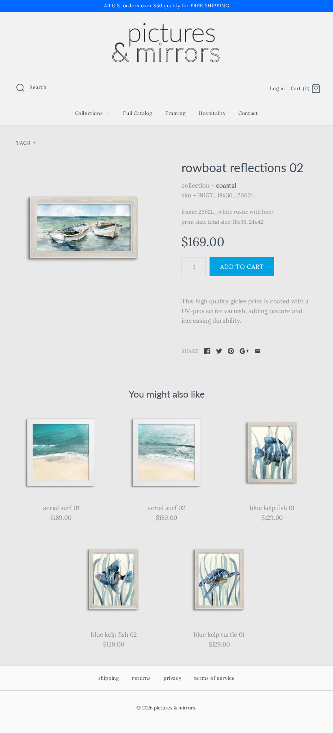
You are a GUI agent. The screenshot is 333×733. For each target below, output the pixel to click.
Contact (248, 113)
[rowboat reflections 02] (83, 227)
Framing (175, 113)
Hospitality (212, 113)
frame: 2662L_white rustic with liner (228, 211)
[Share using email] (258, 351)
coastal (226, 185)
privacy (172, 678)
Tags (25, 143)
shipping (108, 678)
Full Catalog (137, 113)
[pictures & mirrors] (166, 24)
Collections (92, 113)
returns (141, 678)
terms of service (214, 678)
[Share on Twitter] (219, 351)
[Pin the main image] (231, 351)
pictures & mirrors (174, 708)
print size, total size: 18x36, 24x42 (222, 221)
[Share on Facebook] (207, 351)
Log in (277, 88)
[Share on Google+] (244, 351)
